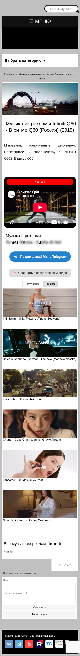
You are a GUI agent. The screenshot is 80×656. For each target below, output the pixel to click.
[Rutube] (39, 644)
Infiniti (42, 78)
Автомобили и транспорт (61, 74)
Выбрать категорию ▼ (25, 60)
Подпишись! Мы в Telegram (43, 256)
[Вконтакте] (9, 644)
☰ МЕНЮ (40, 21)
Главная (9, 74)
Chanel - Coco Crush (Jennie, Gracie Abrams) (33, 439)
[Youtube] (29, 644)
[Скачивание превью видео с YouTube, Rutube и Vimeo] (49, 644)
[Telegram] (19, 644)
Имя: (6, 580)
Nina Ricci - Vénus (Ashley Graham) (26, 520)
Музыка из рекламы (30, 74)
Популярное (32, 284)
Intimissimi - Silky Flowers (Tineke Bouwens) (31, 318)
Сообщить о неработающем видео (42, 272)
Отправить (39, 607)
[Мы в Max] (59, 644)
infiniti (9, 552)
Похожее (50, 284)
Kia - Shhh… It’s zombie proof (22, 399)
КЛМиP (25, 635)
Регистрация (39, 614)
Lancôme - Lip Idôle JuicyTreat (23, 480)
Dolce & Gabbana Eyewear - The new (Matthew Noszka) (39, 359)
